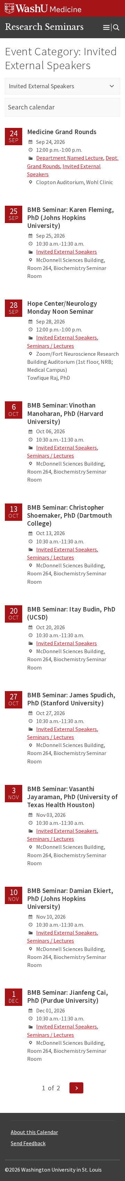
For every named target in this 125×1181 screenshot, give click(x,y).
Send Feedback (28, 1143)
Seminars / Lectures (50, 345)
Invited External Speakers (66, 251)
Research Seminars (44, 27)
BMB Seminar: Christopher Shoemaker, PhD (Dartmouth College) (69, 515)
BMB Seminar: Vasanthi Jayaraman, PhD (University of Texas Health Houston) (72, 797)
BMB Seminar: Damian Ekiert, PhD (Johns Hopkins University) (70, 898)
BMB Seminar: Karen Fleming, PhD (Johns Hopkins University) (70, 217)
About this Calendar (34, 1132)
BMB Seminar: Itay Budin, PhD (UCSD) (71, 613)
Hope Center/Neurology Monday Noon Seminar (62, 307)
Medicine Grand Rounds (62, 132)
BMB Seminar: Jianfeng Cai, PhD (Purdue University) (67, 996)
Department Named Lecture (69, 157)
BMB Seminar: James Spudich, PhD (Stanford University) (71, 699)
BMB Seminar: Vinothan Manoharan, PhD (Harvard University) (65, 413)
